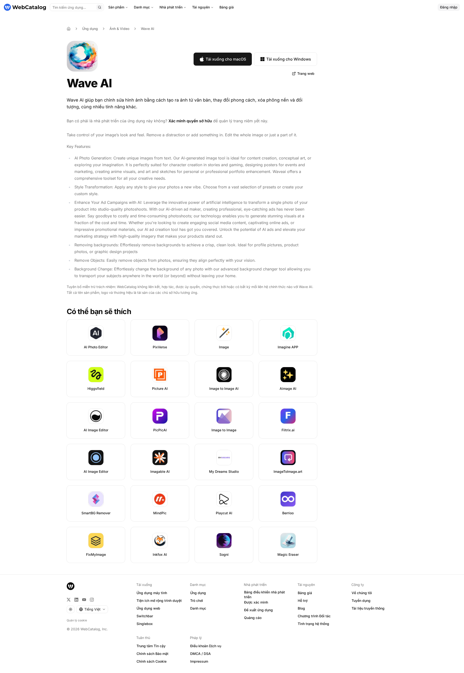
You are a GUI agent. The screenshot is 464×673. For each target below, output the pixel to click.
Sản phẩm (116, 7)
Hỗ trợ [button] (302, 600)
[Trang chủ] (25, 7)
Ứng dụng (90, 29)
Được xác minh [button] (256, 602)
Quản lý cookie (77, 620)
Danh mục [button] (198, 608)
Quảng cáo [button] (252, 618)
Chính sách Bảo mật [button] (152, 654)
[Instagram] (92, 600)
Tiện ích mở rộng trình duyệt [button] (159, 600)
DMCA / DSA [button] (200, 654)
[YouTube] (84, 600)
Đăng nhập (448, 7)
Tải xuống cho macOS (226, 59)
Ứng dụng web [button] (148, 608)
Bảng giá (226, 7)
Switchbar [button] (145, 616)
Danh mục (142, 7)
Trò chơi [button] (196, 600)
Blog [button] (301, 608)
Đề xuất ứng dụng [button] (258, 610)
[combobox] (92, 609)
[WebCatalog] (70, 586)
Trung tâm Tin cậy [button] (151, 646)
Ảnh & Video (119, 29)
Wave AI (147, 29)
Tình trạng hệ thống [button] (313, 624)
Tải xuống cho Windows (288, 59)
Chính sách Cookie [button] (152, 661)
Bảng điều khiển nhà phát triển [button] (264, 594)
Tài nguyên (201, 7)
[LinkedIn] (76, 600)
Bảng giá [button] (305, 593)
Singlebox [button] (145, 624)
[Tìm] (99, 7)
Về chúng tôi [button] (362, 593)
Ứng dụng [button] (198, 593)
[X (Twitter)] (69, 600)
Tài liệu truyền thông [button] (368, 608)
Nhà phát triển (171, 7)
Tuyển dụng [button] (361, 600)
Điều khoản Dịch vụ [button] (205, 646)
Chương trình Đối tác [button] (314, 616)
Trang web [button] (305, 73)
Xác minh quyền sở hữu (190, 120)
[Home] (69, 29)
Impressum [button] (199, 661)
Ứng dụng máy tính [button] (152, 593)
